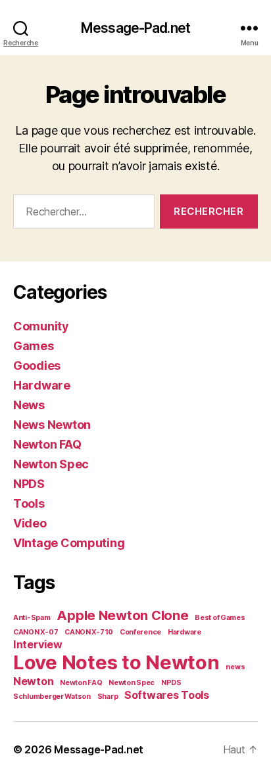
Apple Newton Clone (122, 615)
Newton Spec (51, 464)
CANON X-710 (88, 632)
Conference (140, 632)
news (235, 667)
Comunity (41, 326)
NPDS (29, 484)
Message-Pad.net (135, 28)
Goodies (37, 365)
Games (33, 346)
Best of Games (220, 617)
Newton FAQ (47, 444)
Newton (33, 681)
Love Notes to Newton (116, 662)
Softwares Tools (166, 694)
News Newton (52, 425)
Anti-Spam (32, 617)
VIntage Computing (68, 543)
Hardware (41, 385)
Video (30, 523)
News (29, 405)
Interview (37, 644)
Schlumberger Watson (52, 696)
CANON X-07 (35, 632)
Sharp (107, 696)
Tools (29, 503)
